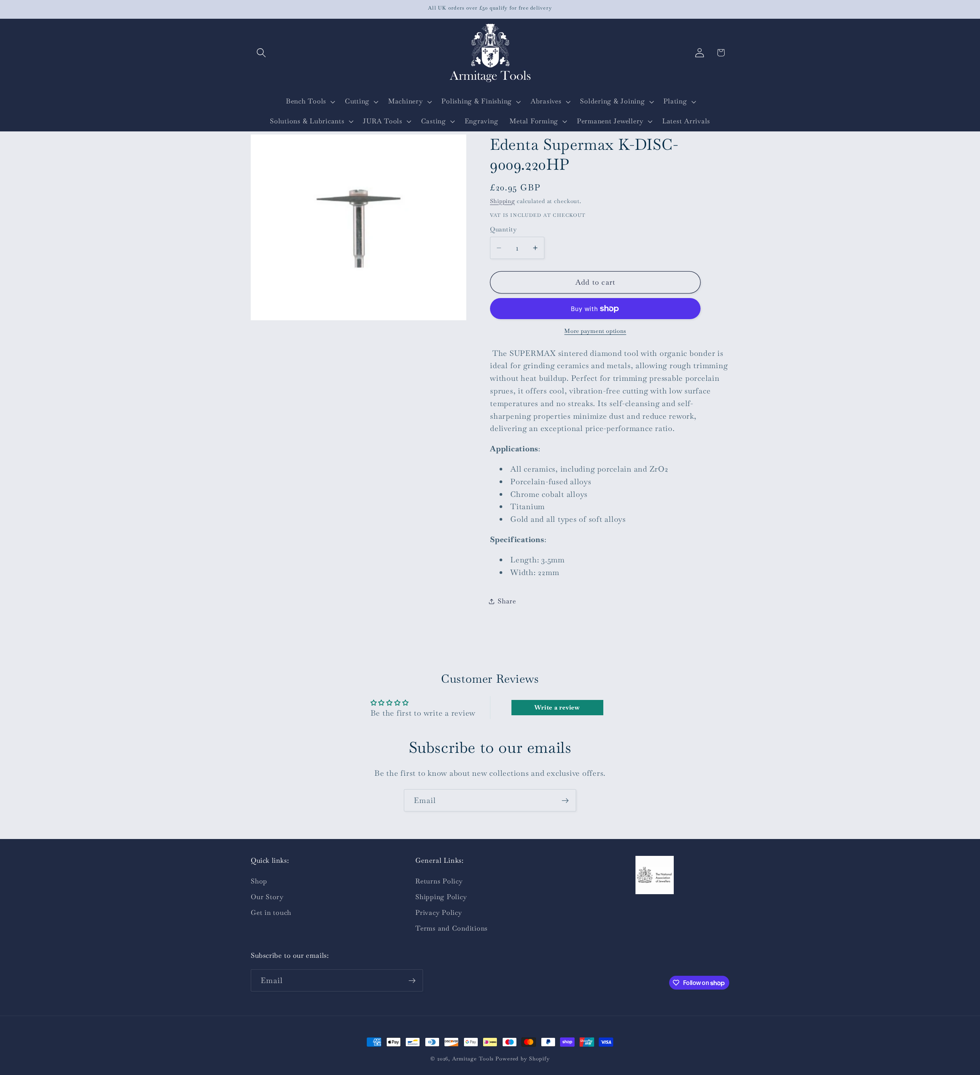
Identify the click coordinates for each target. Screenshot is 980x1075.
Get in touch (271, 912)
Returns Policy (439, 881)
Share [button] (507, 601)
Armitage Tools (472, 1058)
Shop (259, 881)
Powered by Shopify (522, 1058)
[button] (261, 52)
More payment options (595, 330)
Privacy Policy (438, 912)
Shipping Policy (441, 897)
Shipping (502, 201)
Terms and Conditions (451, 928)
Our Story (267, 897)
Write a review (557, 707)
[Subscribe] (565, 800)
